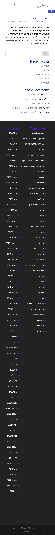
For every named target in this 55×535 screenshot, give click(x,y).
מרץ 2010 (13, 458)
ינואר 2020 (13, 226)
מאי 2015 (13, 271)
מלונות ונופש (39, 237)
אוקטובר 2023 (11, 155)
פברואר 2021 (12, 215)
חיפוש (45, 53)
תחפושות (40, 320)
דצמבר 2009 (12, 474)
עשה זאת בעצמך (37, 271)
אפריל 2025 (12, 149)
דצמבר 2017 (12, 254)
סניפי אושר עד (44, 79)
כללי (42, 215)
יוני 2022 (13, 188)
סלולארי (40, 254)
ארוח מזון (40, 171)
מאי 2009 (13, 491)
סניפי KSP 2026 (43, 74)
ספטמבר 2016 (11, 265)
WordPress (27, 531)
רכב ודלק (40, 293)
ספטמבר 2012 (11, 348)
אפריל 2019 (12, 232)
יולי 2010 (13, 452)
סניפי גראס (45, 83)
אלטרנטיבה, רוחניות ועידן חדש (31, 160)
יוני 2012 (13, 364)
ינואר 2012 (13, 392)
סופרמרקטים (38, 249)
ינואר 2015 (13, 293)
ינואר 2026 (13, 133)
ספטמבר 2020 (11, 221)
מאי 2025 (13, 144)
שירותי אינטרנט (14, 21)
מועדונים (40, 221)
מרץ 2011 (13, 430)
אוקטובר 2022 (11, 182)
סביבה (41, 243)
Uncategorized (38, 133)
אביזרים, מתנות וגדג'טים (34, 144)
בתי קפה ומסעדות (36, 188)
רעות (48, 108)
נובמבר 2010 (12, 441)
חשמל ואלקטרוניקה (36, 204)
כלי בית (41, 210)
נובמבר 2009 (12, 480)
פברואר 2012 (12, 386)
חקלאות (40, 199)
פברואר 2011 (12, 436)
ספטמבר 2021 (11, 204)
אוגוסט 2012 (12, 353)
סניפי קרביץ (45, 66)
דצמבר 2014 (12, 298)
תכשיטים (40, 326)
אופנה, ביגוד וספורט (36, 155)
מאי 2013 (13, 326)
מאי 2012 (13, 370)
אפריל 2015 (12, 276)
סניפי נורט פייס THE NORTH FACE (27, 108)
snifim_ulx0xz (39, 21)
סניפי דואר (39, 260)
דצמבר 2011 (12, 397)
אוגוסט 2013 (12, 320)
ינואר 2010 (13, 469)
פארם (41, 276)
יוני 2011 (13, 419)
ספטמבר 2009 (11, 485)
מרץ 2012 (13, 381)
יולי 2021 (13, 210)
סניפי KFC (33, 95)
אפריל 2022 (12, 193)
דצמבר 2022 (12, 171)
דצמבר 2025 (12, 138)
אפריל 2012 (12, 375)
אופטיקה (40, 149)
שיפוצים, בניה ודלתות (35, 304)
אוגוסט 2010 (12, 447)
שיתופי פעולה (38, 315)
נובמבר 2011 (12, 403)
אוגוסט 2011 (12, 414)
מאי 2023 (13, 160)
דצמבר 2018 (12, 237)
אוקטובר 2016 (11, 260)
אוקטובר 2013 (11, 315)
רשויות (41, 298)
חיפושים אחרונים (37, 193)
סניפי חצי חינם (32, 99)
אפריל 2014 (12, 309)
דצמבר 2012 (12, 337)
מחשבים (40, 232)
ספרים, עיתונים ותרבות (34, 265)
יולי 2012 (13, 359)
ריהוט (41, 287)
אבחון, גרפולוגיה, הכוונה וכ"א (32, 138)
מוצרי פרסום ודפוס (36, 226)
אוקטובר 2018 (11, 243)
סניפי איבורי (45, 70)
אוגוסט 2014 (12, 304)
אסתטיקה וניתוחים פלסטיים (32, 166)
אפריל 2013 (12, 331)
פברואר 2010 (12, 463)
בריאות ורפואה (38, 182)
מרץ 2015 (13, 282)
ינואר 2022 (13, 199)
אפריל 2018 (12, 249)
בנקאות (41, 177)
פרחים (41, 282)
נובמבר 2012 (12, 342)
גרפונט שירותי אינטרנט (40, 19)
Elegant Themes (28, 528)
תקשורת (40, 331)
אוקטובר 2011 (11, 408)
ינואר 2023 (13, 166)
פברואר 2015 (12, 287)
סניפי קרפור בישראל (27, 112)
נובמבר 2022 (12, 177)
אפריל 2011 (12, 425)
